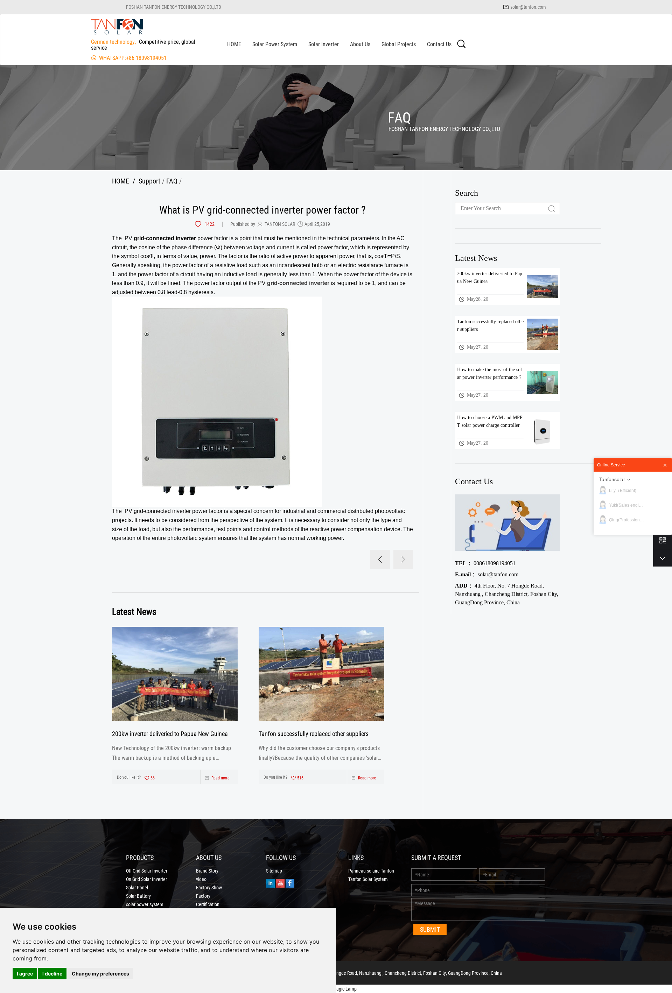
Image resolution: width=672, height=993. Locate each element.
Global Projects (399, 44)
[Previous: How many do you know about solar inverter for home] (380, 559)
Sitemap (274, 870)
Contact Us (439, 44)
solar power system (144, 904)
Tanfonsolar (612, 479)
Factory (203, 896)
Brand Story (207, 870)
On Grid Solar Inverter (146, 879)
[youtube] (280, 882)
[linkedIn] (270, 882)
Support (149, 180)
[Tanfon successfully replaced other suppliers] (321, 674)
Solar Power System (274, 44)
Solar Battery (138, 896)
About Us (360, 44)
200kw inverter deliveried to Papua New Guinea (170, 733)
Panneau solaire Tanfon (371, 870)
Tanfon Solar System (368, 879)
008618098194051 (485, 563)
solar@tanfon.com (528, 7)
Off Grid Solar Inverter (146, 870)
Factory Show (209, 887)
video (201, 879)
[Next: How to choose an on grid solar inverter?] (403, 559)
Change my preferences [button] (100, 974)
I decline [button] (52, 974)
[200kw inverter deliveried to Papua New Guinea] (175, 674)
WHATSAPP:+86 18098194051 (133, 57)
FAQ (171, 180)
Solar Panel (137, 887)
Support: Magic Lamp (336, 988)
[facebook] (290, 882)
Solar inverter (323, 44)
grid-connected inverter (298, 283)
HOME (234, 44)
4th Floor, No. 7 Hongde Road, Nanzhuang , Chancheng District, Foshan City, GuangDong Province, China (506, 594)
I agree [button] (25, 974)
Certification (207, 904)
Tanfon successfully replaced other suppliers (314, 733)
